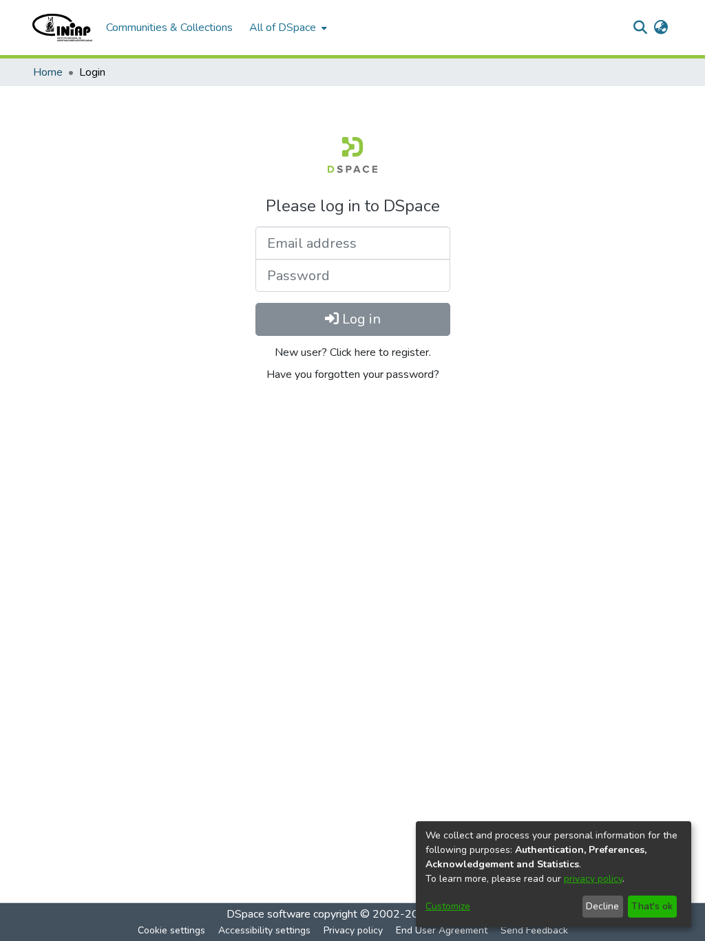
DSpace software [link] (269, 914)
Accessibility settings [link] (264, 930)
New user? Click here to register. (353, 352)
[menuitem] (286, 27)
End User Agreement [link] (441, 930)
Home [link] (48, 72)
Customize (447, 906)
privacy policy (593, 878)
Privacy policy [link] (353, 930)
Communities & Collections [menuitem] (169, 27)
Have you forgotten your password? (352, 374)
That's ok (652, 906)
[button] (62, 27)
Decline (602, 906)
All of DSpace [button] (282, 27)
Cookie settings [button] (171, 930)
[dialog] (553, 874)
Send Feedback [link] (534, 930)
